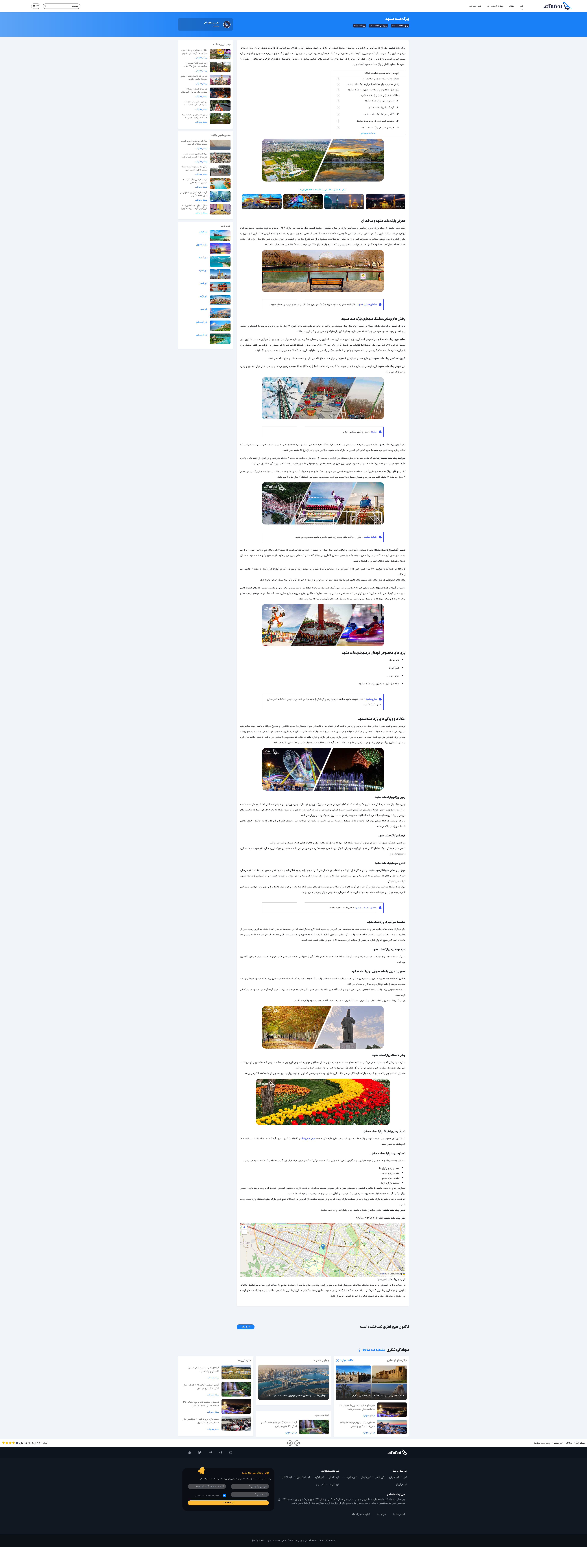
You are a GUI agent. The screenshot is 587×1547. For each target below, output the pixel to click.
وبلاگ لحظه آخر (495, 6)
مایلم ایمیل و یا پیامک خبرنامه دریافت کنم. (208, 1495)
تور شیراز (366, 1477)
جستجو (75, 6)
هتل (511, 6)
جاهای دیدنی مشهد (367, 304)
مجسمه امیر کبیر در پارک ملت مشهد (375, 121)
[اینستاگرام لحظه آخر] (228, 1452)
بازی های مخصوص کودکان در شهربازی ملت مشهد (373, 90)
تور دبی (203, 309)
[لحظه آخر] (389, 1452)
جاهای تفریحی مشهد (366, 908)
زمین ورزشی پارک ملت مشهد (379, 101)
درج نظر (246, 1327)
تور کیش (203, 231)
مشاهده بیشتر (368, 133)
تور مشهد (203, 270)
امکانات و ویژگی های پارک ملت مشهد (380, 95)
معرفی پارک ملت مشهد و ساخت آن (381, 79)
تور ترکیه (203, 296)
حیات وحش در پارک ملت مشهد (378, 128)
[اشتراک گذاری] (290, 1443)
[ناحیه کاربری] (35, 6)
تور (521, 6)
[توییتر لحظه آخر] (197, 1452)
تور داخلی (334, 1477)
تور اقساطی (475, 6)
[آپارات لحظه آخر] (187, 1452)
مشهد (374, 432)
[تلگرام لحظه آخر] (218, 1452)
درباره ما (381, 1514)
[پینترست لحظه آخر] (208, 1452)
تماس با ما (399, 1514)
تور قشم (203, 283)
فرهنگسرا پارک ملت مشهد (381, 107)
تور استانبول (201, 244)
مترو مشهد (371, 699)
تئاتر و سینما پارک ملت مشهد (379, 114)
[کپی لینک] (297, 1443)
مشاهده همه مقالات (373, 1350)
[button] (323, 1247)
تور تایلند (334, 1485)
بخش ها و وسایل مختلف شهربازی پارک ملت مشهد (373, 84)
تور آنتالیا (203, 257)
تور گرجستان (201, 335)
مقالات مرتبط (346, 1360)
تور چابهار (401, 1485)
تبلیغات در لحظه (361, 1514)
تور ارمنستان (201, 322)
